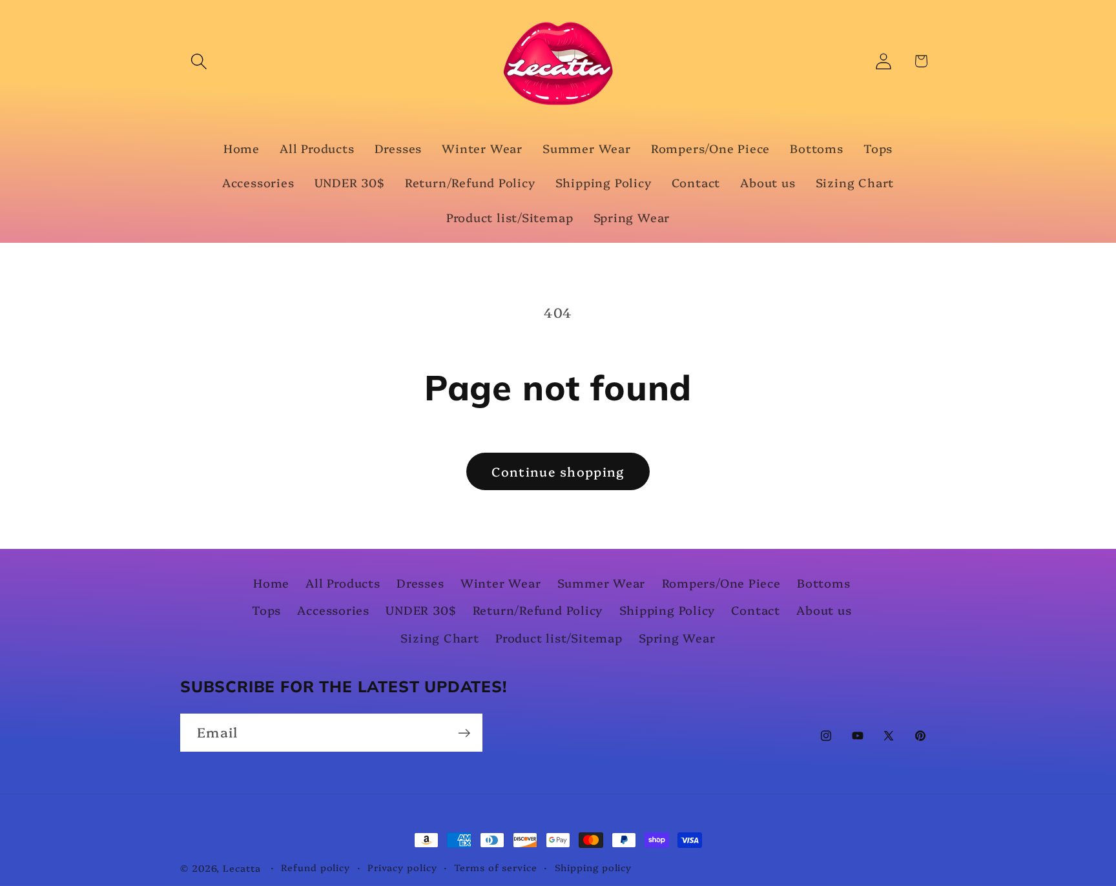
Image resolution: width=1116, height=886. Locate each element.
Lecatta (241, 867)
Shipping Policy (667, 611)
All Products (342, 583)
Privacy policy (402, 867)
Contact (755, 611)
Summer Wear (601, 583)
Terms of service (495, 867)
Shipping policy (593, 867)
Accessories (333, 611)
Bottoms (823, 583)
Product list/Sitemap (559, 638)
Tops (266, 611)
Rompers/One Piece (721, 583)
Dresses (420, 583)
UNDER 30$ (421, 611)
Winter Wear (500, 583)
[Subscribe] (464, 733)
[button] (198, 61)
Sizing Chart (439, 638)
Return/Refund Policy (538, 611)
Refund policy (315, 867)
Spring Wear (677, 638)
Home (271, 583)
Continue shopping (557, 471)
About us (823, 611)
